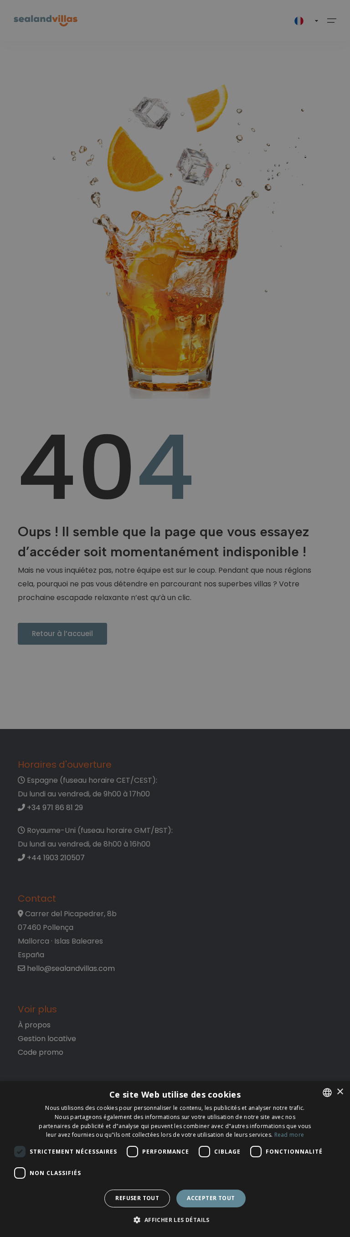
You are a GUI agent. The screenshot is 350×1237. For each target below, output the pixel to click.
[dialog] (175, 1159)
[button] (174, 1220)
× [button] (339, 1091)
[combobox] (327, 1092)
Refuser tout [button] (137, 1198)
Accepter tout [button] (211, 1198)
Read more (289, 1135)
